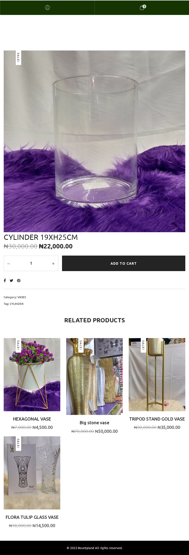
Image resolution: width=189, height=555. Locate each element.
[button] (22, 382)
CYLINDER (17, 304)
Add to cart (123, 263)
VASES (21, 297)
